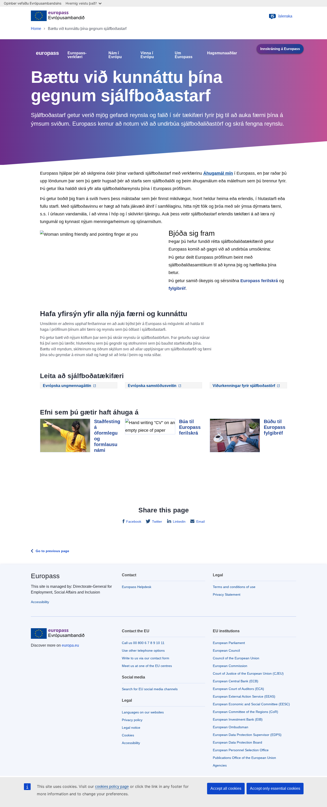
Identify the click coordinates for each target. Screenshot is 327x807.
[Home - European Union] (58, 16)
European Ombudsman (230, 727)
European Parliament (229, 643)
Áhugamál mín (218, 173)
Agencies (220, 765)
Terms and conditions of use (234, 587)
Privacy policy (132, 720)
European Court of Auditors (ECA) (238, 689)
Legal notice (131, 727)
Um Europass (183, 55)
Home (36, 29)
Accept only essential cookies (275, 788)
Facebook (133, 521)
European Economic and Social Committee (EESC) (251, 704)
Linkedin (179, 521)
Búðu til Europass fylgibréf (274, 427)
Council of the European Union (236, 658)
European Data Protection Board (237, 742)
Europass (45, 576)
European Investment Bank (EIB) (238, 719)
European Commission (230, 666)
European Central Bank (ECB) (235, 681)
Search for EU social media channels (150, 689)
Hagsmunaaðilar (222, 53)
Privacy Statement (226, 594)
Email (200, 521)
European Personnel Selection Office (241, 750)
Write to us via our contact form (145, 658)
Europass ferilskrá (259, 280)
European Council (226, 650)
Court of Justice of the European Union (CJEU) (248, 673)
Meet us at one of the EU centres (147, 666)
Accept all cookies (225, 788)
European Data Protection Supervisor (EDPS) (247, 735)
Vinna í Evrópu (147, 55)
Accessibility (40, 602)
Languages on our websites (143, 712)
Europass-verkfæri (77, 55)
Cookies (128, 735)
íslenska (282, 16)
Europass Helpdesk (136, 587)
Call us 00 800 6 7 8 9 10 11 (143, 643)
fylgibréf (177, 288)
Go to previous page (52, 551)
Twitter (157, 521)
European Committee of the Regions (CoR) (245, 712)
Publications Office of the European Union (244, 758)
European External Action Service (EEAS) (244, 696)
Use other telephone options (143, 650)
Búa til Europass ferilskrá (190, 427)
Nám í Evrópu (115, 55)
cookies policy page (112, 787)
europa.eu (70, 645)
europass (47, 53)
